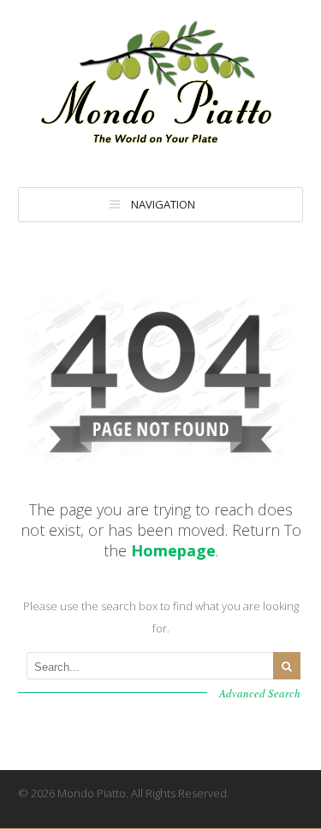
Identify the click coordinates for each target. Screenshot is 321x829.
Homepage (173, 550)
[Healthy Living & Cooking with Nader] (160, 150)
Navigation (163, 204)
